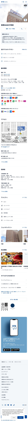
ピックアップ (4, 371)
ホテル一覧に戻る (14, 299)
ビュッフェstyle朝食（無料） (9, 88)
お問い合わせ (4, 392)
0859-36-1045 (7, 74)
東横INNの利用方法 (6, 384)
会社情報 (3, 395)
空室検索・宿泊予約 (6, 367)
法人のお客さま (5, 387)
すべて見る (24, 197)
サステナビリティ (5, 399)
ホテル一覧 (11, 361)
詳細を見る (24, 49)
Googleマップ (6, 146)
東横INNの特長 (5, 377)
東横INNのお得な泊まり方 (7, 379)
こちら (13, 343)
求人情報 (3, 397)
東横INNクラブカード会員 (7, 382)
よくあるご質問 (5, 389)
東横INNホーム (4, 361)
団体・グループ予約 (10, 28)
